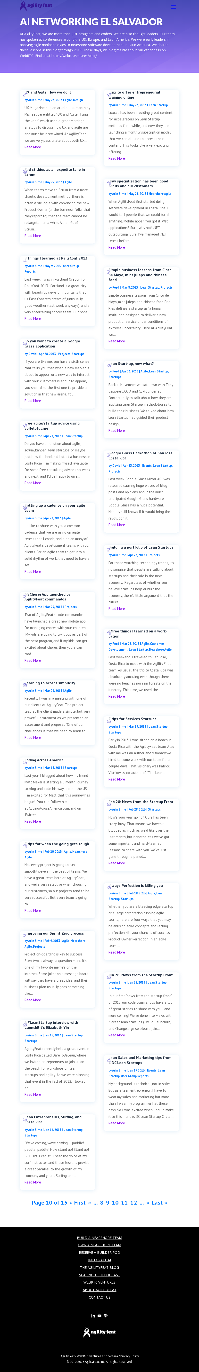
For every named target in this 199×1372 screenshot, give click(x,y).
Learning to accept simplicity (50, 682)
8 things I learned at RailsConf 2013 (56, 258)
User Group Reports (135, 1076)
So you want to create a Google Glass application (52, 343)
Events (147, 466)
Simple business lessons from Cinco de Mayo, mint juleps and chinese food (140, 274)
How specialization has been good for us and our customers (138, 184)
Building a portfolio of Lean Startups (141, 547)
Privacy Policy (129, 1356)
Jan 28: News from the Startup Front (140, 974)
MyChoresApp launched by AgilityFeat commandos (47, 597)
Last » (159, 1202)
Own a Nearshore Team (99, 1245)
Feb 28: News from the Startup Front (141, 801)
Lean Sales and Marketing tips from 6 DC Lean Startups (140, 1060)
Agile (68, 100)
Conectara (111, 1356)
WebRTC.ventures (89, 1356)
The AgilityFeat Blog (99, 1267)
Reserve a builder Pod (99, 1252)
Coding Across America (44, 759)
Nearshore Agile (160, 194)
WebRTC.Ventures (99, 1282)
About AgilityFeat (99, 1289)
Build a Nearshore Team (99, 1237)
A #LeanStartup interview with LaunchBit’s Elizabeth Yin (51, 1025)
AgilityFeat (67, 1356)
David (32, 354)
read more (33, 147)
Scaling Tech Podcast (99, 1275)
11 (124, 1202)
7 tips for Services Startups (132, 718)
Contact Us (99, 1297)
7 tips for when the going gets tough (57, 843)
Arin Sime (35, 100)
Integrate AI (99, 1260)
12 (133, 1202)
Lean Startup (73, 436)
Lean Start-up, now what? (131, 363)
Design (78, 100)
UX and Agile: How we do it (48, 92)
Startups (78, 354)
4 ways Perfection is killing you (135, 885)
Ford (115, 287)
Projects (64, 354)
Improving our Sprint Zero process (54, 933)
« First (78, 1202)
